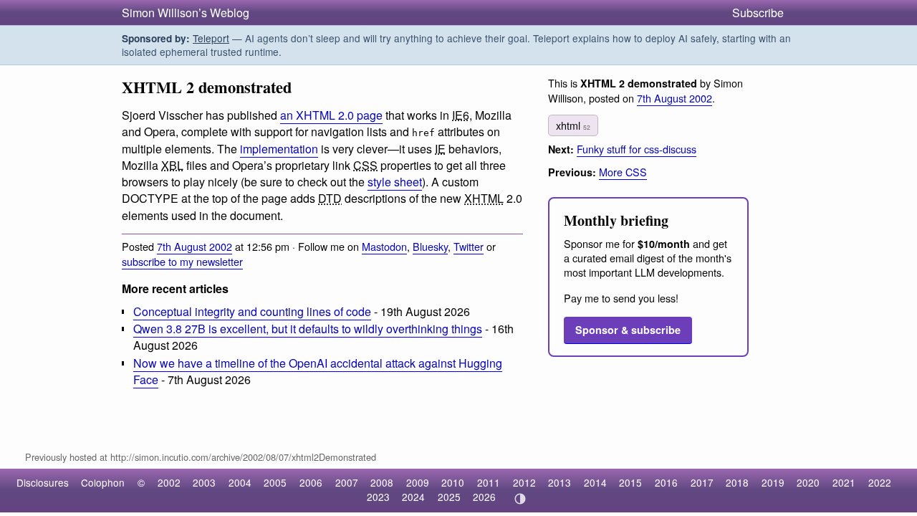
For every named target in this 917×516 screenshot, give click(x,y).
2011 (488, 482)
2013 (559, 482)
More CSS (623, 171)
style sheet (395, 181)
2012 (524, 482)
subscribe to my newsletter (182, 261)
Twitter (468, 246)
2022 (879, 482)
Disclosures (42, 482)
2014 (595, 482)
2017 (702, 482)
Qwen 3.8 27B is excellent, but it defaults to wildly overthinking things (307, 328)
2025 (449, 496)
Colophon (103, 482)
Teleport (211, 38)
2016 (666, 482)
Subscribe (758, 12)
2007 (346, 482)
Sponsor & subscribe (628, 329)
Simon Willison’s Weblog (185, 12)
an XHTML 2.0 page (331, 115)
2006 (310, 482)
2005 (275, 482)
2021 (843, 482)
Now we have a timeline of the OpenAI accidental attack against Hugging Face (317, 371)
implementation (279, 148)
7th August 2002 (194, 246)
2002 (169, 482)
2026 (484, 496)
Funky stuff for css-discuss (636, 148)
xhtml (573, 125)
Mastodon (384, 246)
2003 (204, 482)
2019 (773, 482)
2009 (417, 482)
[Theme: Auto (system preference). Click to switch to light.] (520, 498)
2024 (413, 496)
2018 (737, 482)
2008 (381, 482)
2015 (630, 482)
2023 (378, 496)
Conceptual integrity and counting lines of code (252, 311)
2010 (452, 482)
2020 (808, 482)
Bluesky (430, 246)
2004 (240, 482)
